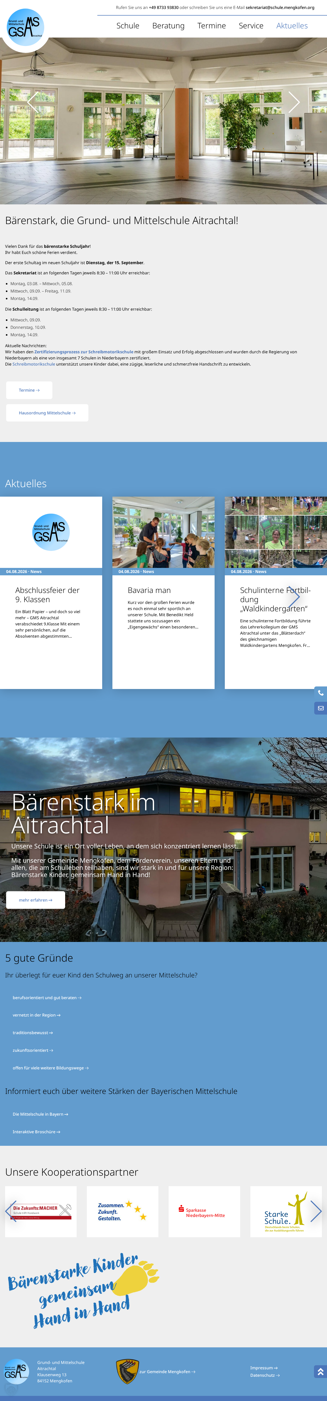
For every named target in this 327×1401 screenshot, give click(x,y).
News (36, 571)
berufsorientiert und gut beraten (45, 997)
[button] (11, 1390)
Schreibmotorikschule (34, 364)
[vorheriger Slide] (33, 102)
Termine (211, 25)
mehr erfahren (34, 900)
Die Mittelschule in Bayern (38, 1114)
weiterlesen (22, 647)
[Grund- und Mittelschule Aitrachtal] (25, 27)
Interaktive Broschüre (34, 1132)
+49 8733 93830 (164, 7)
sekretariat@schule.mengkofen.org (280, 7)
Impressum (262, 1368)
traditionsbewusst (31, 1032)
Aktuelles (292, 25)
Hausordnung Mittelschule (45, 413)
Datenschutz (263, 1375)
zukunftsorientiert (31, 1050)
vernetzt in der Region (35, 1015)
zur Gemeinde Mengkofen (165, 1371)
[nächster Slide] (294, 102)
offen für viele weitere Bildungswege (49, 1068)
